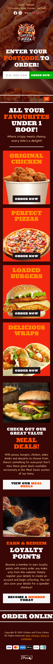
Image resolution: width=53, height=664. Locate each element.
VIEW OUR (26, 484)
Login (21, 4)
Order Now (26, 199)
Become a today (26, 598)
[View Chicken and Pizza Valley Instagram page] (20, 13)
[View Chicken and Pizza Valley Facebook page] (15, 13)
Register (30, 4)
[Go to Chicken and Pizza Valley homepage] (26, 32)
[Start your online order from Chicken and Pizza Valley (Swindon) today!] (26, 403)
